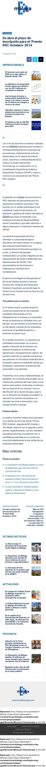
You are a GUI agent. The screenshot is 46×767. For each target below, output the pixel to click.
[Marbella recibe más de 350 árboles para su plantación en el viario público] (36, 670)
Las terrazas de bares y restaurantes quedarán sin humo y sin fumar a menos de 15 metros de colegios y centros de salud (17, 100)
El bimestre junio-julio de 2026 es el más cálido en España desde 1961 (16, 74)
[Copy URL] (40, 59)
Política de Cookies (23, 729)
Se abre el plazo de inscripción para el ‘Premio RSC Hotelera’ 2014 (11, 512)
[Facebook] (29, 59)
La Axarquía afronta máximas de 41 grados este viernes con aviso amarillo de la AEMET (17, 570)
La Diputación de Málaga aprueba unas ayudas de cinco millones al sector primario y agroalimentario (17, 558)
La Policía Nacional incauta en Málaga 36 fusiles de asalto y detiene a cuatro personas (17, 606)
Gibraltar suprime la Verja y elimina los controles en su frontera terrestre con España (17, 113)
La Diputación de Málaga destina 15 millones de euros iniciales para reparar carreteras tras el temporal (17, 658)
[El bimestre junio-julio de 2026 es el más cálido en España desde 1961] (36, 75)
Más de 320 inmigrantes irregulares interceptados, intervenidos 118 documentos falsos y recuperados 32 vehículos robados (33, 517)
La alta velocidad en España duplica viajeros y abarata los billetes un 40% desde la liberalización (22, 490)
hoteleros (13, 146)
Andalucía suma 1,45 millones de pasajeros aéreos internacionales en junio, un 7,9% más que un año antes (22, 479)
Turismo (7, 33)
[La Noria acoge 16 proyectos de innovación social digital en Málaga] (36, 547)
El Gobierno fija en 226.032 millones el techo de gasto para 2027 (17, 124)
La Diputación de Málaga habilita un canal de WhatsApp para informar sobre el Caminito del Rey (24, 468)
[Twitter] (35, 59)
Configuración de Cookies (23, 732)
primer (21, 197)
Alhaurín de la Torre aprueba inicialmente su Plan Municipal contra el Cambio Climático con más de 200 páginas (17, 645)
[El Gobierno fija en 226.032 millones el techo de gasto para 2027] (36, 125)
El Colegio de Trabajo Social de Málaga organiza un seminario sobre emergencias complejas (17, 594)
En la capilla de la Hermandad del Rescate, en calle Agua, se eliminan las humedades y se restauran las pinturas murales (17, 619)
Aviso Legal (11, 726)
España (6, 216)
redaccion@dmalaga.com (23, 700)
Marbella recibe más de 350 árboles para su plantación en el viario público (17, 669)
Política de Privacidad (30, 726)
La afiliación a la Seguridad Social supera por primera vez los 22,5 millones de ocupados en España (17, 87)
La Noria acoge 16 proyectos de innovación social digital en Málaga (16, 545)
